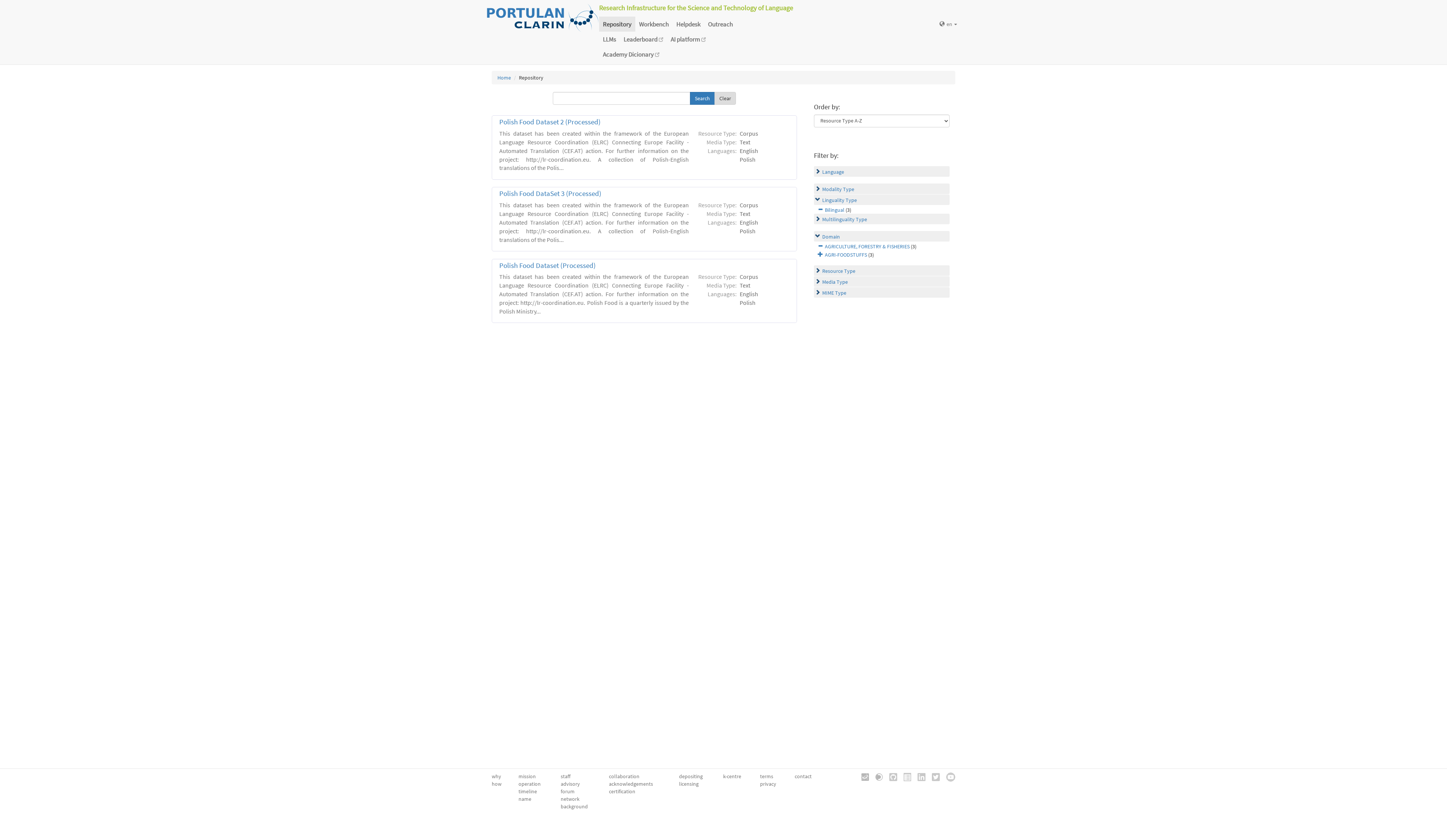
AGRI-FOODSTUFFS (846, 254)
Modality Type (838, 189)
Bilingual (834, 210)
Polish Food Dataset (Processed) (547, 265)
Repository (617, 24)
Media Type (835, 281)
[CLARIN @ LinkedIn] (918, 776)
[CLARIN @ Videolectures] (876, 776)
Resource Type (838, 271)
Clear (725, 98)
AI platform (686, 39)
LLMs (609, 39)
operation (530, 783)
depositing (691, 776)
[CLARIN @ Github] (890, 776)
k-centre (732, 776)
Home (504, 77)
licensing (689, 783)
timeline (528, 791)
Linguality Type (839, 200)
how (497, 783)
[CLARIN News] (904, 776)
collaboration (624, 776)
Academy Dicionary (629, 54)
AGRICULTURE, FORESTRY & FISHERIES (867, 246)
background (574, 806)
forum (568, 791)
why (496, 776)
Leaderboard (641, 39)
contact (803, 776)
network (570, 799)
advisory (570, 783)
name (525, 799)
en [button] (950, 24)
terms (766, 776)
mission (527, 776)
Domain (831, 236)
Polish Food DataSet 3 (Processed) (550, 193)
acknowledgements (631, 783)
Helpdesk (688, 24)
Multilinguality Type (844, 219)
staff (566, 776)
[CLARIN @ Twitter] (933, 776)
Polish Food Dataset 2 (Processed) (550, 122)
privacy (768, 783)
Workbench (654, 24)
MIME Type (834, 292)
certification (622, 791)
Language (833, 171)
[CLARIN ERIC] (862, 776)
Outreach (720, 24)
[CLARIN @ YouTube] (948, 776)
